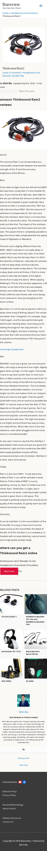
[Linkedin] (23, 749)
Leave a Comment (12, 72)
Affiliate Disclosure (12, 818)
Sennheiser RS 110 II (11, 651)
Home (6, 13)
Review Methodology (13, 804)
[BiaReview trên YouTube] (20, 782)
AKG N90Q (6, 681)
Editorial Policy (10, 791)
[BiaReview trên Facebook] (24, 782)
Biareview (11, 4)
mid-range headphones (12, 349)
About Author (9, 808)
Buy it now (9, 571)
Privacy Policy (9, 795)
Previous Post (23, 758)
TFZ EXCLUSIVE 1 (9, 616)
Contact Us (8, 821)
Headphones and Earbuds (24, 13)
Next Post (23, 765)
